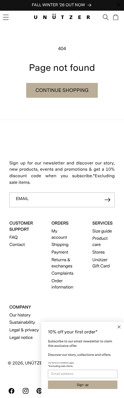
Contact (17, 244)
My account (59, 234)
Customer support (21, 226)
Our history (20, 315)
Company (20, 307)
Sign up (83, 385)
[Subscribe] (107, 199)
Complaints (62, 273)
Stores (98, 252)
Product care (99, 241)
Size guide (102, 231)
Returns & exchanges (61, 263)
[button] (6, 17)
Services (102, 223)
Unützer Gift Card (101, 263)
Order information (62, 284)
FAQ (13, 237)
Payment (59, 252)
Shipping (60, 244)
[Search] (106, 17)
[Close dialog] (119, 327)
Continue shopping (62, 90)
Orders (60, 223)
